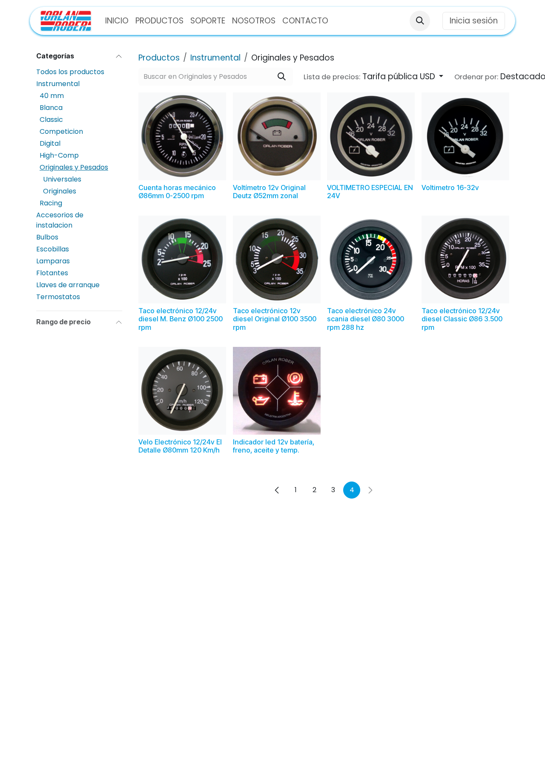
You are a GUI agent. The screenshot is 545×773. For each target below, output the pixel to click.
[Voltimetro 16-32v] (465, 136)
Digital (50, 143)
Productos (159, 57)
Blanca (51, 107)
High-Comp (59, 155)
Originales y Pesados (74, 167)
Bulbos (47, 237)
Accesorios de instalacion (59, 220)
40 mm (52, 96)
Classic (51, 119)
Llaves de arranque (68, 285)
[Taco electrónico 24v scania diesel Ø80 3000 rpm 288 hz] (371, 259)
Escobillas (52, 249)
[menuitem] (117, 21)
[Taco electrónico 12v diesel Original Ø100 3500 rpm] (277, 259)
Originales (59, 191)
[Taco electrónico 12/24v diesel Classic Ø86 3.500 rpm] (465, 259)
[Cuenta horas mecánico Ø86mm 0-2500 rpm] (182, 136)
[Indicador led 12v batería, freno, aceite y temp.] (277, 391)
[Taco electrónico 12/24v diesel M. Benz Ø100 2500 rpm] (182, 259)
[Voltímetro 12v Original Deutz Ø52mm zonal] (277, 136)
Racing (51, 203)
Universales (62, 179)
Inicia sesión (474, 20)
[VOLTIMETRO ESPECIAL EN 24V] (371, 136)
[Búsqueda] (281, 77)
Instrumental (58, 84)
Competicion (61, 131)
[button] (420, 21)
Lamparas (53, 261)
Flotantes (52, 273)
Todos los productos (70, 72)
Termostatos (58, 297)
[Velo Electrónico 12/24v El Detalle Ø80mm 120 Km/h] (182, 391)
